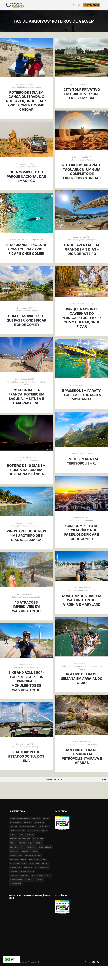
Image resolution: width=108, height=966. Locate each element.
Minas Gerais (45, 847)
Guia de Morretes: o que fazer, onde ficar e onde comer (26, 320)
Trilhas (29, 880)
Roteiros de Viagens (33, 87)
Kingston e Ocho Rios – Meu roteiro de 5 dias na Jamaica (26, 535)
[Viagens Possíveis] (15, 5)
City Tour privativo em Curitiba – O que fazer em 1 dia (81, 94)
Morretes (18, 311)
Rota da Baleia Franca (15, 382)
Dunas (13, 835)
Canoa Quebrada (18, 87)
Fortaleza (38, 839)
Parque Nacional (33, 855)
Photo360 (33, 859)
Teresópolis (90, 454)
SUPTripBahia (16, 880)
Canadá (13, 826)
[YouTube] (98, 962)
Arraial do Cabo (67, 666)
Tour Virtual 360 (20, 667)
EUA (20, 835)
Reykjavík (73, 521)
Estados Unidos (18, 747)
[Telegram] (93, 962)
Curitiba (92, 84)
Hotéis (39, 843)
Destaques (33, 830)
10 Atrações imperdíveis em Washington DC (26, 606)
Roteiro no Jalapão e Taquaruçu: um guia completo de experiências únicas (81, 171)
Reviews (13, 871)
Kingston (13, 526)
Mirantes (14, 851)
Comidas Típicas (17, 830)
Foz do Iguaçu (25, 843)
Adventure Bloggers (19, 818)
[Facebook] (81, 962)
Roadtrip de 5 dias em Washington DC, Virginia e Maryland (81, 600)
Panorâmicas (16, 855)
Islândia (18, 460)
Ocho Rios (22, 526)
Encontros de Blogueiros (83, 666)
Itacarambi (92, 304)
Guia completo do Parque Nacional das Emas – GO (26, 176)
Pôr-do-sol (15, 867)
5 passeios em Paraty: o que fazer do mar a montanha (82, 395)
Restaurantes (42, 867)
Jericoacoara (16, 847)
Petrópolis (77, 745)
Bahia (45, 818)
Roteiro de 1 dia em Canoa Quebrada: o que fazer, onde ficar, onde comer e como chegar (26, 101)
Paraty (91, 385)
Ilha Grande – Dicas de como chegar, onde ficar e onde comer (26, 249)
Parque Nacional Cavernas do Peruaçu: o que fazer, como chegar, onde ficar (82, 317)
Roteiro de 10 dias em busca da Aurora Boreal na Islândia (26, 470)
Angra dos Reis (73, 240)
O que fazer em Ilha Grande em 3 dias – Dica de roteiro (82, 249)
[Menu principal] (78, 5)
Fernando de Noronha (20, 839)
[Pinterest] (89, 962)
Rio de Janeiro (27, 871)
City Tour (43, 826)
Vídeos (39, 880)
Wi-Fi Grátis (15, 884)
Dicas (44, 830)
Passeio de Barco (18, 859)
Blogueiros (15, 822)
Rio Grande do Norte (19, 876)
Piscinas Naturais (18, 863)
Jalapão (73, 160)
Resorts (28, 867)
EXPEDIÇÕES (91, 5)
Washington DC (90, 591)
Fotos (13, 843)
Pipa (43, 859)
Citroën (69, 745)
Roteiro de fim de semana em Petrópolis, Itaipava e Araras (82, 756)
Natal (34, 851)
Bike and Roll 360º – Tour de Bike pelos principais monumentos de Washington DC (26, 681)
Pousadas (34, 863)
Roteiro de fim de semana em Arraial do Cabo (81, 678)
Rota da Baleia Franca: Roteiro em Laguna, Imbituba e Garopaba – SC (26, 396)
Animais (36, 818)
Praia (44, 863)
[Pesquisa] (73, 5)
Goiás (18, 167)
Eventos (29, 835)
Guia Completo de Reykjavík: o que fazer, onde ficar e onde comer (81, 532)
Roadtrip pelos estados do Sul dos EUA (26, 756)
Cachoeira (39, 822)
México (25, 851)
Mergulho (31, 847)
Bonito (27, 822)
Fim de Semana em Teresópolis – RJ (82, 461)
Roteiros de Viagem (41, 876)
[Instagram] (85, 962)
